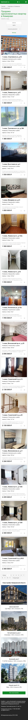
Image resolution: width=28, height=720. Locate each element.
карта (14, 25)
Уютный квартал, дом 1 (14, 633)
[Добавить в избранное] (24, 67)
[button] (14, 29)
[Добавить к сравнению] (21, 67)
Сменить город (5, 18)
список (14, 22)
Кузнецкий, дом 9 (14, 659)
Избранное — (19, 2)
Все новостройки (14, 692)
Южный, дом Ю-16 (14, 685)
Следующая (16, 578)
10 (7, 578)
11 (10, 578)
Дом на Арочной (14, 607)
